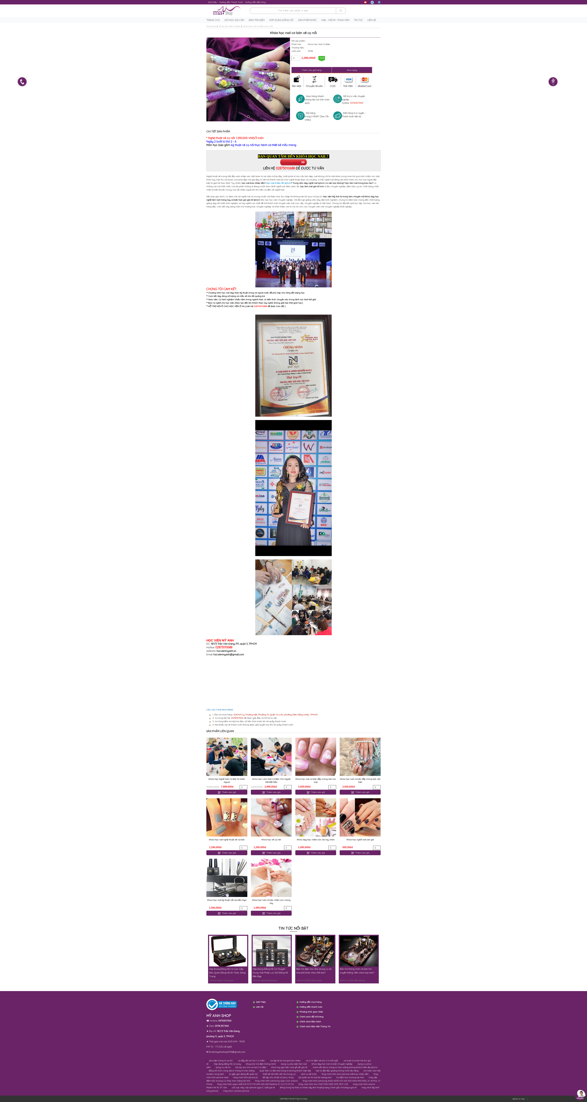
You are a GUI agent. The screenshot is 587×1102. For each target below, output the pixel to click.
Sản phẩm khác (307, 20)
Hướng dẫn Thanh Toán (231, 2)
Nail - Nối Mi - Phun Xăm (335, 20)
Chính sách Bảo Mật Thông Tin (315, 1026)
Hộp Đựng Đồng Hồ (281, 20)
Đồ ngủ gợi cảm (234, 20)
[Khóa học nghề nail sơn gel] (360, 817)
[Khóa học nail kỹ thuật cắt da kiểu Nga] (226, 878)
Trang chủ (213, 20)
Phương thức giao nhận (311, 1011)
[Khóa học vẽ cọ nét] (271, 817)
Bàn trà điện (257, 20)
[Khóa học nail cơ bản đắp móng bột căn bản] (360, 757)
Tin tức (358, 20)
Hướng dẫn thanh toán (311, 1006)
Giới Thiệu (261, 1002)
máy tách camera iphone (236, 1090)
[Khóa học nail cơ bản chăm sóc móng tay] (271, 878)
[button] (248, 116)
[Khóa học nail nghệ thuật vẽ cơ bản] (226, 817)
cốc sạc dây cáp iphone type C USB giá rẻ (253, 1087)
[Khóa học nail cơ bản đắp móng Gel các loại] (315, 757)
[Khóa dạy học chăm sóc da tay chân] (315, 817)
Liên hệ (371, 20)
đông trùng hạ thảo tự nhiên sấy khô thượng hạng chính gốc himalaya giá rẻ (318, 1087)
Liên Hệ (259, 1006)
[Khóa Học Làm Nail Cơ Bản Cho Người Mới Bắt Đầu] (271, 757)
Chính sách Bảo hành (310, 1021)
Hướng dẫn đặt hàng (255, 2)
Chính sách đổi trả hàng (311, 1016)
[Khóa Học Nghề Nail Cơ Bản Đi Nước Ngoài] (226, 757)
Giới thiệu (212, 2)
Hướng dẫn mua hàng (311, 1002)
